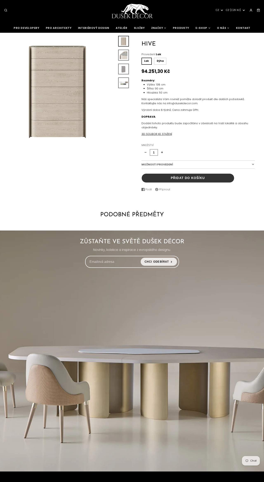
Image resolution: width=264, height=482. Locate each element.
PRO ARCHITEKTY (59, 28)
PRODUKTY (181, 28)
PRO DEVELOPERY (26, 28)
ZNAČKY (157, 28)
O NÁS (221, 28)
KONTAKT (243, 28)
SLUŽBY (139, 28)
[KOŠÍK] (258, 10)
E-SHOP (201, 28)
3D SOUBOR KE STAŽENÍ (156, 134)
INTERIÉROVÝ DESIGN (93, 28)
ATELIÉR (121, 28)
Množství (147, 145)
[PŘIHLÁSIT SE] (251, 10)
